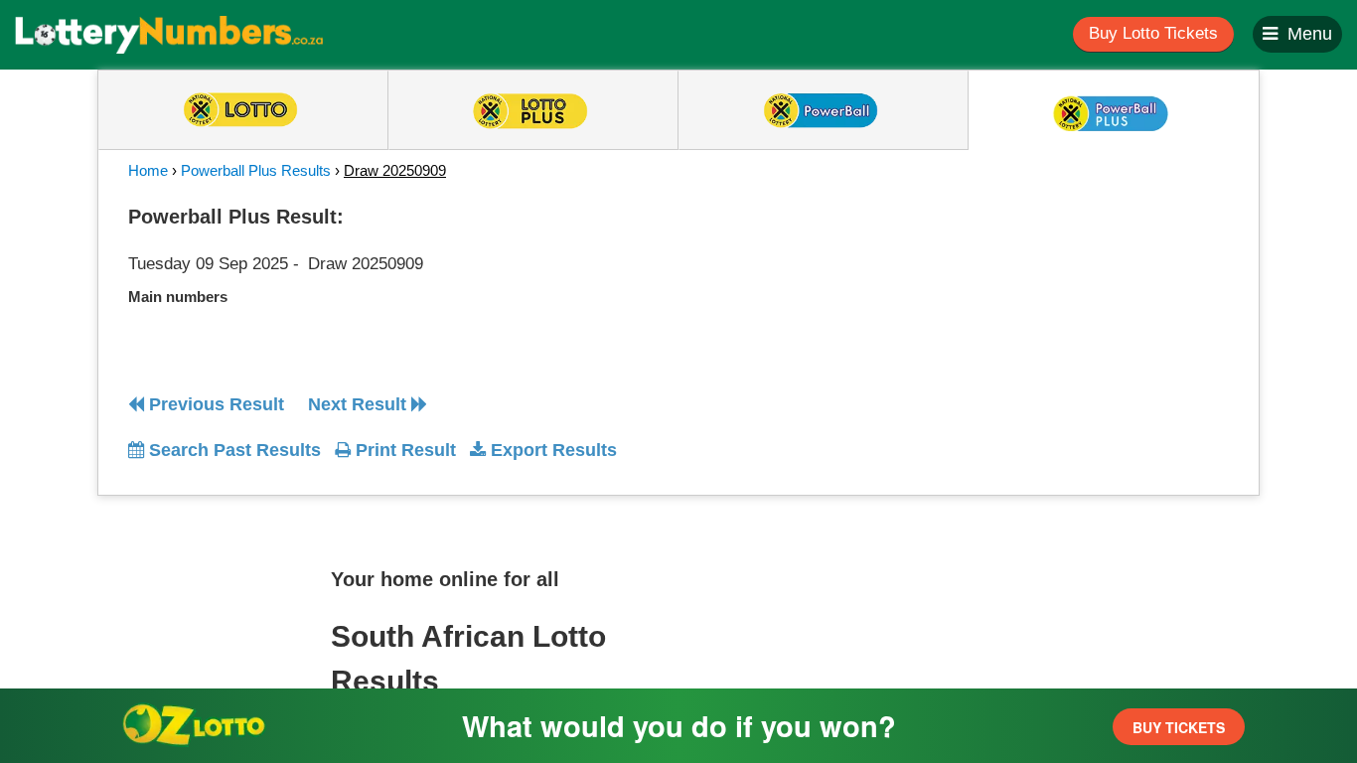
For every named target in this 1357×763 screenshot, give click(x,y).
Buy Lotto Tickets (1153, 33)
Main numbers (177, 296)
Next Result (359, 404)
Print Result (403, 450)
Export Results (551, 450)
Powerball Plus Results (256, 170)
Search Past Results (232, 450)
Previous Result (214, 404)
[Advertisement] (1049, 322)
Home (148, 170)
